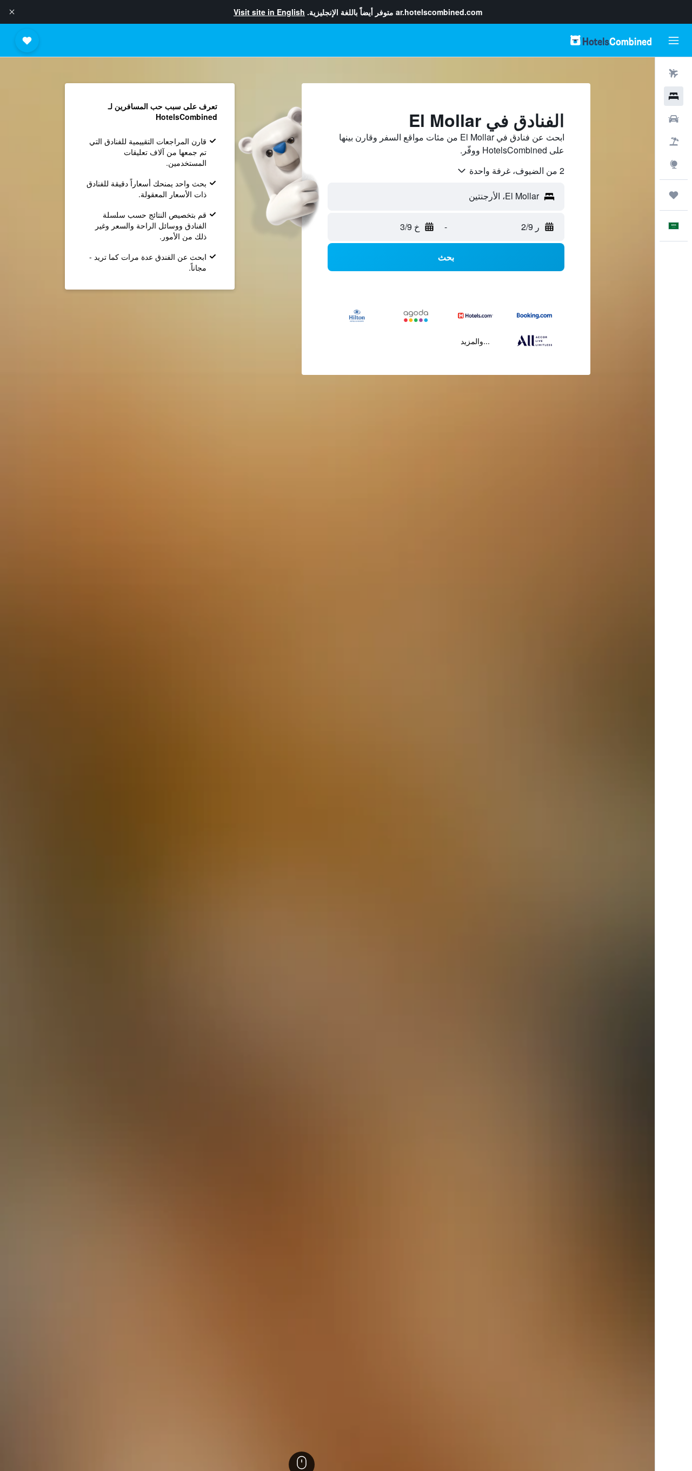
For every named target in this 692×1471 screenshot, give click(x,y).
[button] (12, 12)
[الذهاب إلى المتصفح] (674, 164)
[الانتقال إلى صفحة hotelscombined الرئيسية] (611, 40)
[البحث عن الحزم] (674, 141)
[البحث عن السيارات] (674, 119)
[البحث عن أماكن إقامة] (674, 96)
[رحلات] (674, 195)
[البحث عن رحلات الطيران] (674, 73)
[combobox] (510, 170)
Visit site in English (269, 11)
